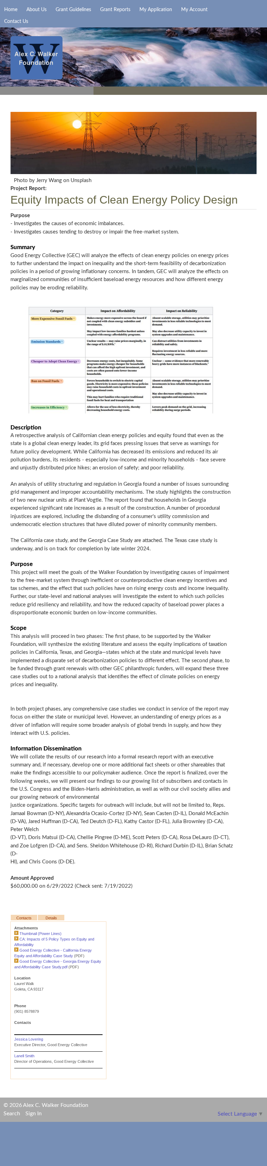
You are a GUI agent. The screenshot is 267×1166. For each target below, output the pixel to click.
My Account (194, 9)
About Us (36, 9)
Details (51, 918)
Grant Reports (115, 9)
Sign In (33, 1113)
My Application (155, 9)
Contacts (24, 918)
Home (10, 9)
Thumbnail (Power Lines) (40, 933)
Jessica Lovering (28, 1039)
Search (11, 1113)
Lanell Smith (24, 1056)
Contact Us (16, 21)
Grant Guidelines (73, 9)
